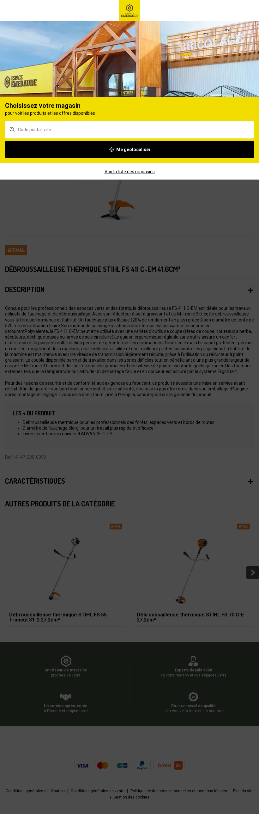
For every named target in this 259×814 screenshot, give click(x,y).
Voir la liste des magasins (130, 171)
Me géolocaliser (133, 149)
